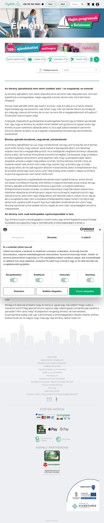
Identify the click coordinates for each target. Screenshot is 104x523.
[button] (93, 4)
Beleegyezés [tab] (18, 237)
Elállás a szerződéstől (52, 372)
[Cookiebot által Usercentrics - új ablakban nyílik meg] (82, 230)
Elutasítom (19, 291)
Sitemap (52, 388)
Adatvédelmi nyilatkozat (52, 360)
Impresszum (52, 375)
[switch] (39, 280)
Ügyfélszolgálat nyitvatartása (52, 369)
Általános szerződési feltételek (52, 363)
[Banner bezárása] (100, 230)
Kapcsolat (52, 357)
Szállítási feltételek (52, 366)
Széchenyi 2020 (52, 391)
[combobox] (51, 4)
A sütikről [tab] (86, 237)
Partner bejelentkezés (52, 385)
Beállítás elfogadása (52, 291)
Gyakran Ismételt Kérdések (52, 378)
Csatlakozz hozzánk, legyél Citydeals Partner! (52, 382)
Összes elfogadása (85, 291)
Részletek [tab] (52, 237)
